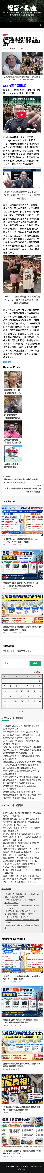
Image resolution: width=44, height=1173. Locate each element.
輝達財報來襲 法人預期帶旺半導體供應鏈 (21, 858)
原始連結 (8, 362)
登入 (16, 651)
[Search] (39, 25)
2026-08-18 (14, 545)
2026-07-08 (14, 1156)
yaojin (7, 49)
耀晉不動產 (22, 8)
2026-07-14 (14, 1113)
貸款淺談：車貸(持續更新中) (17, 917)
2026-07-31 (14, 633)
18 (10, 696)
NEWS (6, 35)
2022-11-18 (15, 49)
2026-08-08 (14, 589)
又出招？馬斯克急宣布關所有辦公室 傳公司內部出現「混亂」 (23, 488)
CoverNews (34, 1166)
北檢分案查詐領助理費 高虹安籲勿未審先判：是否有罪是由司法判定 (20, 479)
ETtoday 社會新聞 (13, 718)
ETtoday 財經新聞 (13, 805)
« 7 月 (21, 711)
